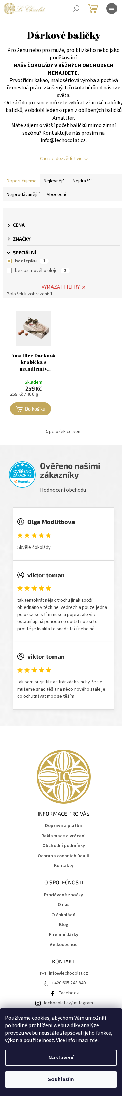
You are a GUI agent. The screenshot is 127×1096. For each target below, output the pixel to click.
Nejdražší (82, 181)
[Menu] (112, 8)
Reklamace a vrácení (63, 836)
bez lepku (30, 261)
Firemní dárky (63, 935)
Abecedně (57, 194)
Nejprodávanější (23, 194)
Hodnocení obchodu (63, 490)
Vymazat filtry (61, 287)
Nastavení (60, 1057)
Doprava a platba (63, 826)
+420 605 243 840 (69, 983)
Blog (63, 925)
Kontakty (63, 866)
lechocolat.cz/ (58, 1003)
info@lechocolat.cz (68, 973)
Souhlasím (61, 1079)
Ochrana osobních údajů (63, 856)
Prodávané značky (63, 895)
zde (93, 1040)
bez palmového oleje (40, 270)
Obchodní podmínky (63, 846)
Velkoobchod (64, 945)
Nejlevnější (55, 181)
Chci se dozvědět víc (61, 158)
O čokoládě (63, 915)
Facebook (69, 993)
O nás (63, 905)
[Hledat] (76, 8)
